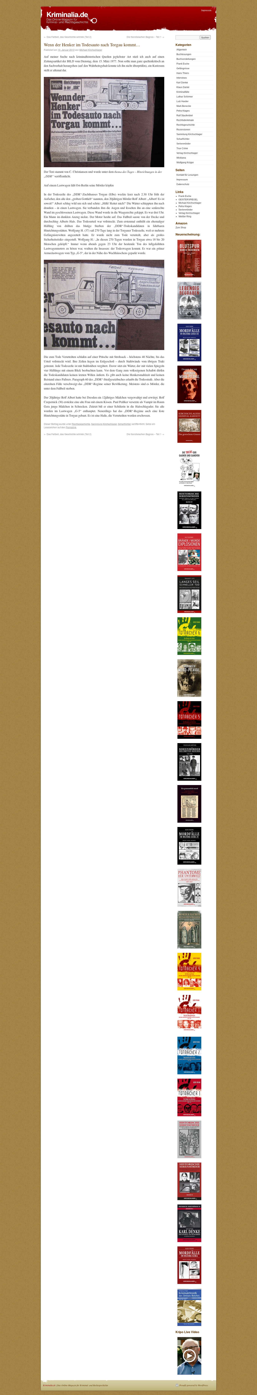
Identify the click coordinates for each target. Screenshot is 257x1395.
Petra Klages (183, 110)
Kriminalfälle (182, 92)
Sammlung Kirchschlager (104, 423)
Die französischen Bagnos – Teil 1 (145, 36)
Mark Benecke (183, 106)
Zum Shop (181, 227)
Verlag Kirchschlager (187, 153)
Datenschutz (182, 184)
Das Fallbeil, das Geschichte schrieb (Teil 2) (67, 36)
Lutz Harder (182, 101)
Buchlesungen (183, 54)
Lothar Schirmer (184, 96)
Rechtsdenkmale (185, 120)
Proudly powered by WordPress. (193, 1385)
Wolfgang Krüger (185, 162)
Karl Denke (182, 82)
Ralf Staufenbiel (184, 115)
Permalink (71, 427)
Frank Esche (182, 63)
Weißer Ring (185, 216)
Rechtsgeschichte (81, 423)
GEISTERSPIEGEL (188, 199)
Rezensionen (183, 129)
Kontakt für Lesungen (187, 175)
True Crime (182, 148)
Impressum (206, 10)
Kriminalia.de (49, 1385)
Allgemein (181, 49)
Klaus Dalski (182, 87)
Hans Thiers (182, 73)
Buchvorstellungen (186, 59)
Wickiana (181, 157)
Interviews (181, 78)
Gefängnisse (182, 68)
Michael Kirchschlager (90, 49)
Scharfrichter (124, 423)
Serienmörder (183, 143)
